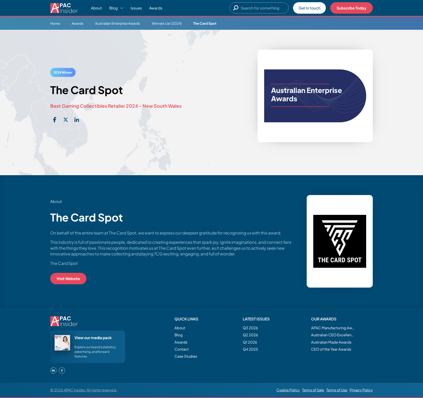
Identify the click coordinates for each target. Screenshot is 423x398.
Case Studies (185, 356)
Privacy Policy (361, 390)
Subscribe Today (351, 8)
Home (55, 23)
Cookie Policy (288, 390)
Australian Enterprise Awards (117, 23)
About (96, 8)
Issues (136, 8)
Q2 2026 (250, 335)
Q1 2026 (250, 342)
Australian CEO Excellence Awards (333, 335)
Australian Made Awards (331, 342)
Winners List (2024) (167, 23)
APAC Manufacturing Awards (333, 327)
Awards (155, 8)
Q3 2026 (250, 327)
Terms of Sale (313, 390)
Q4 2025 (250, 349)
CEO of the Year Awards (331, 349)
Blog (178, 335)
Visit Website (68, 278)
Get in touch (309, 8)
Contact (181, 349)
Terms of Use (336, 390)
